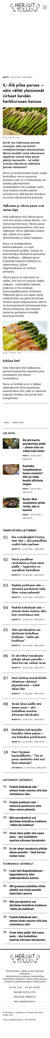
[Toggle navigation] (44, 7)
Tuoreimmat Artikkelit (18, 864)
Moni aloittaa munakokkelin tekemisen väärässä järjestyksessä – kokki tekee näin (29, 683)
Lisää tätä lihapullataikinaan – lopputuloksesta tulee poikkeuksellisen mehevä (26, 874)
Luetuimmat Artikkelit (18, 780)
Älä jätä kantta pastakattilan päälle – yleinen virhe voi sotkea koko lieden (34, 445)
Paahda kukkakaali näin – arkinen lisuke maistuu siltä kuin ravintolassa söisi (29, 611)
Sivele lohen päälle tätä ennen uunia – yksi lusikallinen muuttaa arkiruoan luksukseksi (26, 709)
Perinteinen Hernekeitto (24, 997)
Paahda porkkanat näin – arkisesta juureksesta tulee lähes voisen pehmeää (28, 589)
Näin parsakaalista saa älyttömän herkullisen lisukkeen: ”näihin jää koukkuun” (26, 635)
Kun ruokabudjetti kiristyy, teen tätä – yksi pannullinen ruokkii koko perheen (29, 540)
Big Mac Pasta (15, 987)
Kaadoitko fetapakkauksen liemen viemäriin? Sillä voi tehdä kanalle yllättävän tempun (33, 475)
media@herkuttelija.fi (15, 1020)
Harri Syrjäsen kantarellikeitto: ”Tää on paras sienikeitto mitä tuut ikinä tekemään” (28, 757)
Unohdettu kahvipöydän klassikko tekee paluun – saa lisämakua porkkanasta (29, 733)
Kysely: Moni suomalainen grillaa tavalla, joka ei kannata (34, 504)
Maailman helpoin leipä (24, 992)
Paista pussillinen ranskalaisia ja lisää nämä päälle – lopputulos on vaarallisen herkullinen (28, 564)
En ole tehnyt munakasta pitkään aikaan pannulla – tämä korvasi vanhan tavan (29, 659)
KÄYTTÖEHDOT (30, 1020)
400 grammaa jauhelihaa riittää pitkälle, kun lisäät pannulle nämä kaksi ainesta (27, 890)
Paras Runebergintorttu (24, 1002)
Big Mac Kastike (32, 987)
